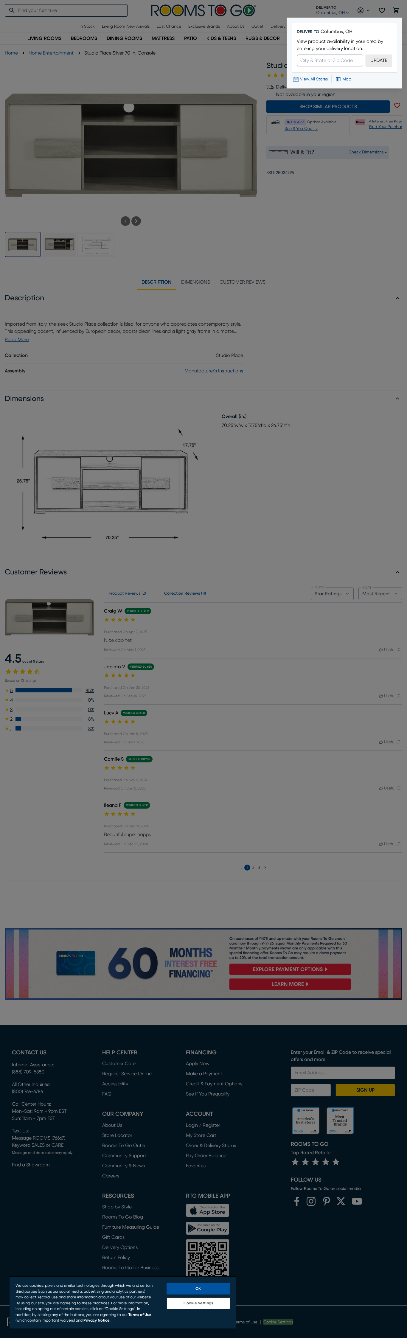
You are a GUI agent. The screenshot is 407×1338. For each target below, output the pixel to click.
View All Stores (314, 79)
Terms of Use (139, 1315)
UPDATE (378, 60)
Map (346, 79)
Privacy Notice (96, 1321)
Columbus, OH (336, 31)
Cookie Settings (198, 1303)
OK (198, 1289)
